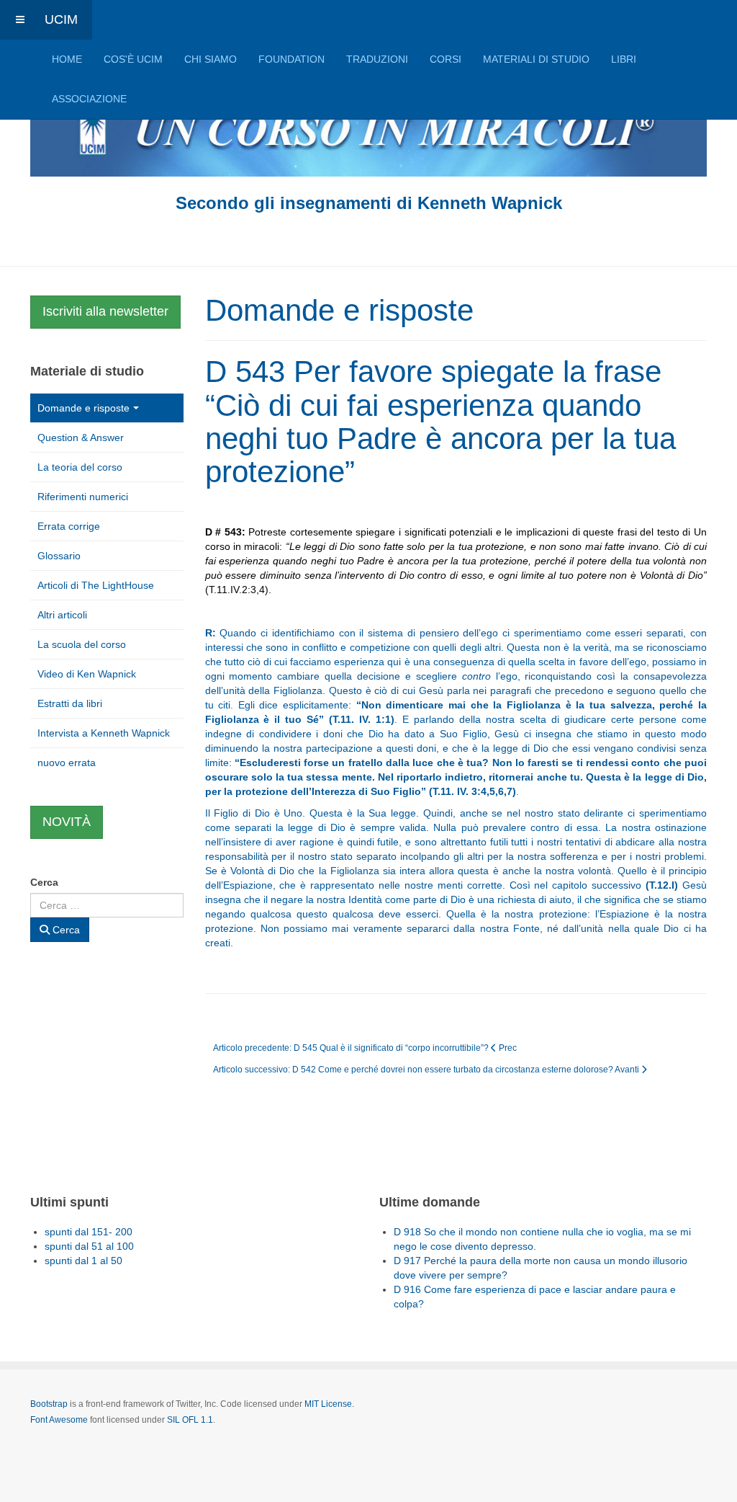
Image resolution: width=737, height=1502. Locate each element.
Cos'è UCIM (133, 59)
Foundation (291, 59)
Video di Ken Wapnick (86, 674)
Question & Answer (80, 437)
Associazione (89, 99)
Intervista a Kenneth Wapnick (103, 733)
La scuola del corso (81, 644)
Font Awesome (59, 1420)
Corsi (445, 59)
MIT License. (329, 1404)
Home (67, 59)
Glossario (59, 555)
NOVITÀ (66, 821)
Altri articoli (62, 615)
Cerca (44, 882)
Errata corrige (68, 526)
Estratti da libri (69, 703)
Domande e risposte (83, 408)
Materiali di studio (536, 59)
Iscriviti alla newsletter (105, 311)
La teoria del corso (79, 467)
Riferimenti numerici (82, 496)
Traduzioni (377, 59)
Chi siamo (210, 59)
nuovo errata (66, 762)
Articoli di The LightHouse (95, 585)
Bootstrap (49, 1404)
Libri (623, 59)
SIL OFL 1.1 (190, 1420)
